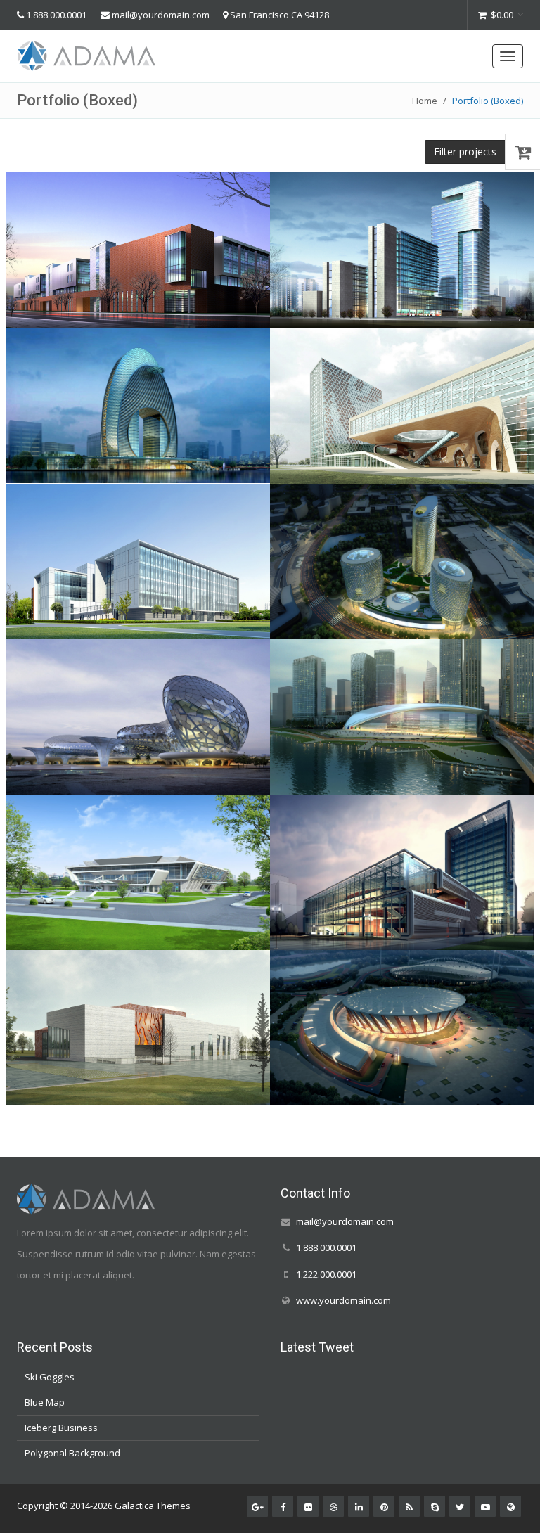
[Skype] (434, 1505)
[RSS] (409, 1505)
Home (424, 100)
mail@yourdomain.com (161, 14)
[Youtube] (485, 1505)
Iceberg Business (61, 1427)
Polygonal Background (72, 1453)
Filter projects (465, 151)
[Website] (510, 1505)
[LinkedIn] (358, 1505)
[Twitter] (459, 1505)
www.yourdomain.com (343, 1299)
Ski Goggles (50, 1377)
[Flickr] (308, 1505)
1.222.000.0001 (326, 1273)
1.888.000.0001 (56, 14)
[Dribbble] (333, 1505)
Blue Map (45, 1402)
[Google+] (257, 1505)
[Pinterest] (383, 1505)
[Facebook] (282, 1505)
